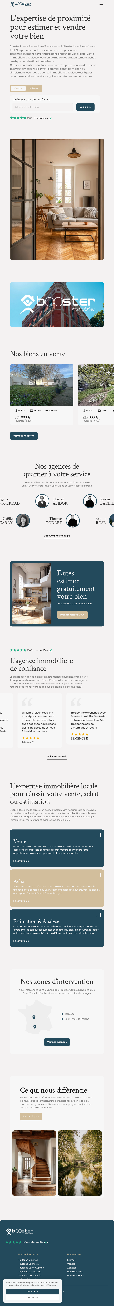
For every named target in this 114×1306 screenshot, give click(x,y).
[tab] (18, 88)
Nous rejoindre (75, 1271)
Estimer (71, 1260)
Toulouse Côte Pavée (29, 1275)
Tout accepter (32, 1291)
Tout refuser (32, 1297)
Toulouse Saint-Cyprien (31, 1267)
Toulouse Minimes (28, 1260)
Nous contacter (75, 1275)
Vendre (71, 1263)
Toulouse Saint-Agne (29, 1271)
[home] (20, 4)
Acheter (71, 1267)
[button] (101, 4)
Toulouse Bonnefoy (28, 1263)
